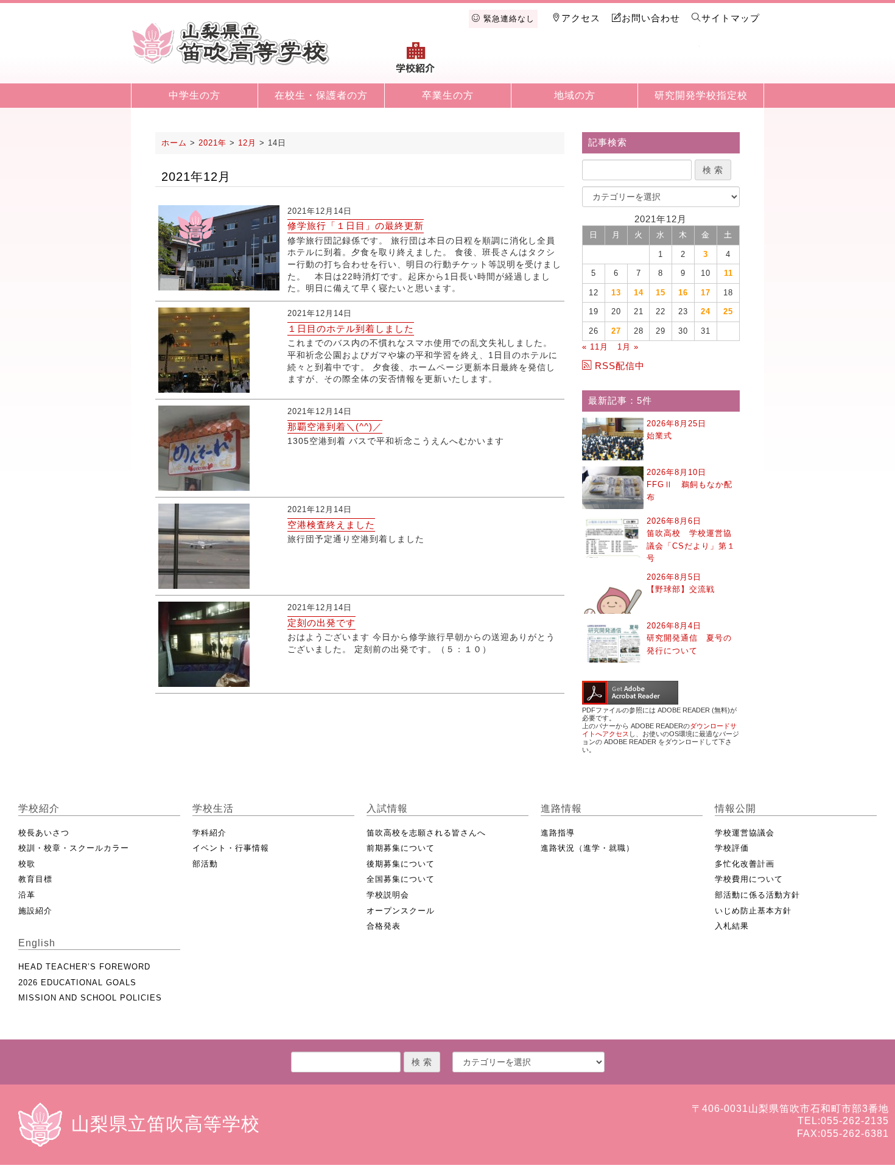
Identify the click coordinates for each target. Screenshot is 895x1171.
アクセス (580, 18)
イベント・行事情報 (230, 848)
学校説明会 (388, 894)
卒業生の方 (448, 95)
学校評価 (732, 848)
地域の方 (574, 95)
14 (639, 292)
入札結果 (732, 925)
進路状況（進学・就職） (587, 848)
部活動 (205, 863)
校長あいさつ (43, 832)
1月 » (628, 346)
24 (706, 311)
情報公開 (668, 62)
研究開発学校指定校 (701, 95)
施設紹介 (35, 910)
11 (728, 273)
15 (660, 292)
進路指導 (558, 832)
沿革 (26, 894)
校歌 (26, 863)
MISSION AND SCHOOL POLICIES (90, 997)
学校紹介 (416, 62)
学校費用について (749, 879)
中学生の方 (194, 95)
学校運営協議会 (744, 832)
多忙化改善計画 (744, 863)
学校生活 (479, 62)
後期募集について (401, 863)
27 (616, 331)
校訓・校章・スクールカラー (73, 848)
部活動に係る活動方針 (757, 894)
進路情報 (605, 62)
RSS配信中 (620, 365)
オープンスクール (401, 910)
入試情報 (542, 62)
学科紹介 (209, 832)
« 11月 (595, 346)
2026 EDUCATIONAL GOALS (77, 982)
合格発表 (384, 925)
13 (616, 292)
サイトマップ (730, 18)
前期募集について (401, 848)
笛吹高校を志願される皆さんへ (426, 832)
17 (706, 292)
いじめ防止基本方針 (753, 910)
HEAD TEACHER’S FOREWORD (84, 966)
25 (728, 311)
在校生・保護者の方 (321, 95)
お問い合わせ (651, 18)
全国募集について (401, 879)
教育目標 (35, 879)
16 (683, 292)
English (731, 62)
